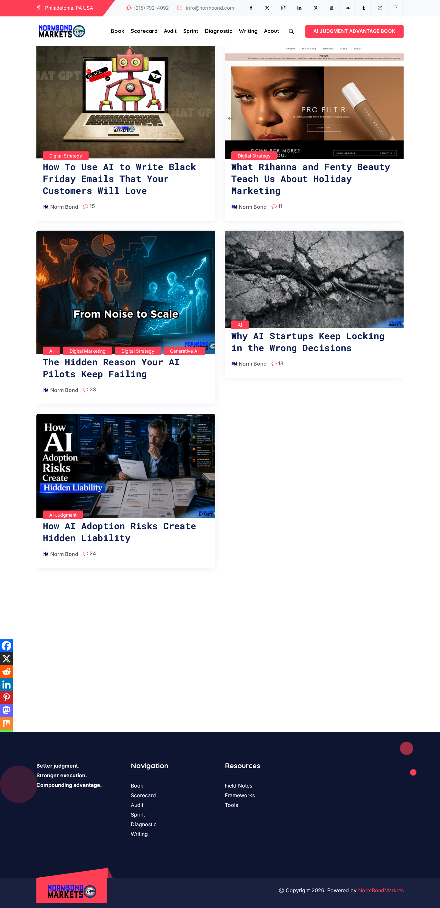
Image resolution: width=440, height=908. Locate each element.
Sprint (190, 31)
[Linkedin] (6, 684)
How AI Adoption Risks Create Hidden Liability (119, 532)
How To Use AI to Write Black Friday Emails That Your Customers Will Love (119, 178)
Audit (170, 31)
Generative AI (184, 351)
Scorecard (144, 31)
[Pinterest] (6, 697)
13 (280, 363)
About (271, 31)
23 (92, 389)
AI (51, 351)
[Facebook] (6, 645)
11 (279, 206)
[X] (6, 658)
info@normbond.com (210, 8)
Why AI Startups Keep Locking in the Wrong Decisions (308, 342)
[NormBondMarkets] (62, 31)
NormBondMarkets (381, 890)
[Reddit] (6, 671)
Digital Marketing (88, 351)
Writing (248, 31)
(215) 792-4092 (151, 8)
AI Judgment (63, 515)
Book (117, 31)
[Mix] (6, 723)
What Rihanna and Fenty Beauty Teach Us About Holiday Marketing (310, 178)
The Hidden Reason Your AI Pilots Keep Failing (111, 368)
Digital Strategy (65, 155)
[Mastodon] (6, 710)
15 (91, 206)
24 (92, 553)
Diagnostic (218, 31)
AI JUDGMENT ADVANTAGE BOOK (354, 31)
